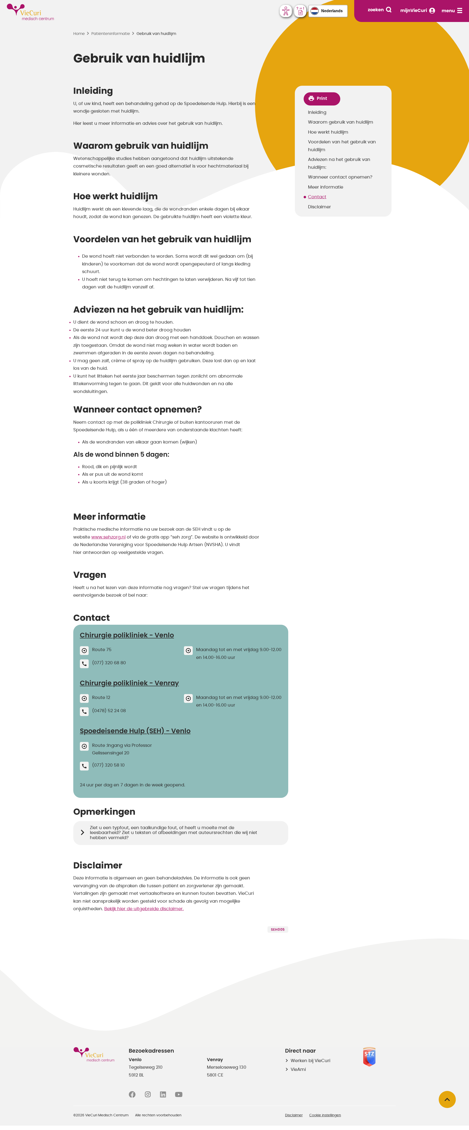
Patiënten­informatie (110, 34)
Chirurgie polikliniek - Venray (129, 683)
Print (322, 98)
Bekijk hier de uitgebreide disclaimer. (144, 909)
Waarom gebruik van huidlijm (340, 122)
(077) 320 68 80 (109, 663)
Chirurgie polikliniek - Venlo (127, 635)
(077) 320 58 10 (108, 765)
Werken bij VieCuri (310, 1061)
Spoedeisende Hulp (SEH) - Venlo (135, 731)
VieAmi (298, 1069)
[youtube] (178, 1094)
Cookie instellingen (325, 1115)
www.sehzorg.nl (108, 537)
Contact (317, 197)
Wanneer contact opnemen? (340, 177)
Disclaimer (319, 207)
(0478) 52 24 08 (109, 711)
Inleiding (317, 112)
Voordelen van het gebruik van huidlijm (342, 146)
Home (79, 34)
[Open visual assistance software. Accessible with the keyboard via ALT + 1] (286, 11)
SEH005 (278, 929)
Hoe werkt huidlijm (328, 132)
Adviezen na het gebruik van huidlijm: (339, 164)
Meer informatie (325, 187)
